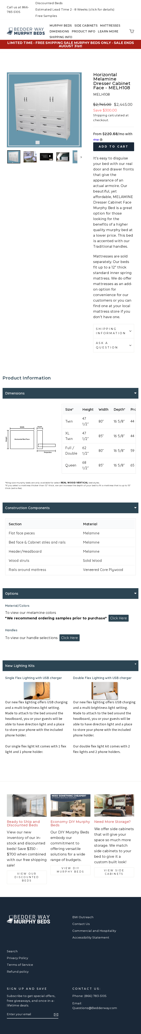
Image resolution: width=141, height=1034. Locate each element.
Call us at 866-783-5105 (18, 10)
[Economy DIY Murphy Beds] (70, 805)
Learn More (108, 31)
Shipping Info (61, 37)
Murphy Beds (61, 25)
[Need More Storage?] (114, 805)
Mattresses (110, 25)
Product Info (83, 31)
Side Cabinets (85, 25)
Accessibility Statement (90, 937)
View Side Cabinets (114, 872)
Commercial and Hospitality (94, 930)
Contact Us (81, 924)
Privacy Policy (17, 958)
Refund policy (18, 971)
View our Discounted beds (26, 877)
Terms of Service (20, 964)
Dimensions (59, 31)
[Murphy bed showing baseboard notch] (37, 690)
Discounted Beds (49, 3)
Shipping (100, 115)
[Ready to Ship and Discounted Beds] (27, 805)
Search (12, 951)
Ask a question (107, 345)
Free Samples (46, 16)
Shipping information (111, 331)
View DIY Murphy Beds (70, 870)
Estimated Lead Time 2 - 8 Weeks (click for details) (75, 9)
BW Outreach (83, 917)
